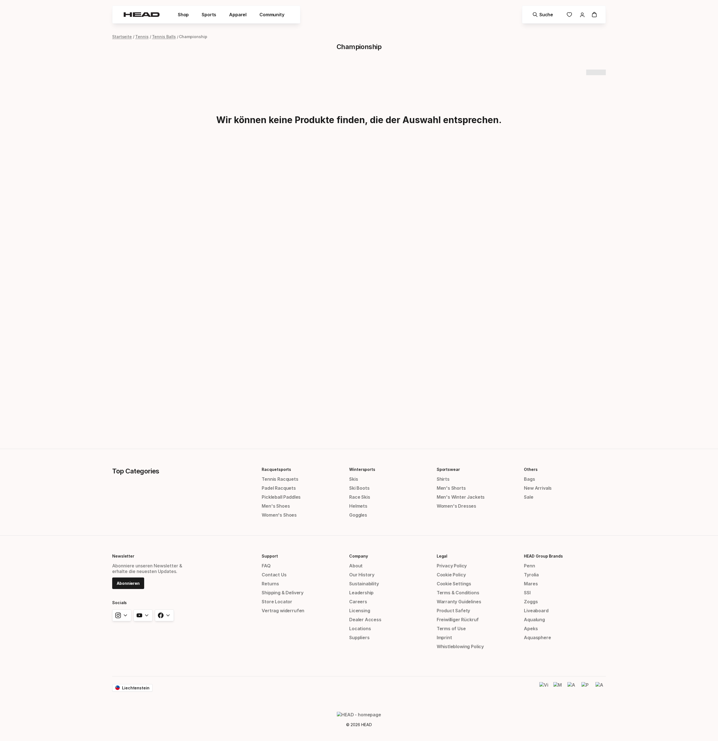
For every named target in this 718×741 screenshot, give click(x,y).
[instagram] (121, 615)
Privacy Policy (452, 566)
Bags (529, 479)
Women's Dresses (456, 506)
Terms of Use (451, 628)
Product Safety (453, 610)
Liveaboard (536, 610)
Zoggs (531, 601)
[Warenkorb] (594, 14)
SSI (527, 592)
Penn (529, 566)
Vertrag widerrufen (283, 610)
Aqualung (534, 619)
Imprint (444, 637)
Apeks (531, 628)
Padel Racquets (279, 488)
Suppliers (359, 637)
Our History (361, 574)
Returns (270, 583)
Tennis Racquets (280, 479)
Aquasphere (537, 637)
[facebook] (164, 615)
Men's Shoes (276, 506)
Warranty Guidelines (459, 601)
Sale (528, 497)
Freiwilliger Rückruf (458, 619)
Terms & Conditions (458, 592)
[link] (569, 14)
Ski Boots (359, 488)
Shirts (443, 479)
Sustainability (364, 583)
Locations (360, 628)
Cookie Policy (451, 574)
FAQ (266, 566)
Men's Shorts (451, 488)
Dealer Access (365, 619)
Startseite (122, 36)
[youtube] (143, 615)
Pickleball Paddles (281, 497)
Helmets (358, 506)
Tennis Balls (164, 36)
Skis (353, 479)
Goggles (358, 515)
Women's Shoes (279, 515)
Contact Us (274, 574)
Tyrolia (531, 574)
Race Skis (359, 497)
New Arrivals (538, 488)
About (356, 566)
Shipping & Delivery (282, 592)
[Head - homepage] (142, 14)
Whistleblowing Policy (460, 646)
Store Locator (277, 601)
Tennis (142, 36)
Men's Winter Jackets (461, 497)
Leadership (361, 592)
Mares (531, 583)
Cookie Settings (454, 583)
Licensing (359, 610)
